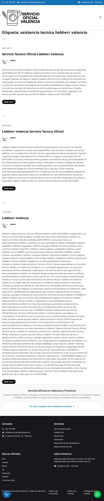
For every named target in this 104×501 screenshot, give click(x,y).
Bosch (4, 466)
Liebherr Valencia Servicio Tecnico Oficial (33, 131)
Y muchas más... (9, 480)
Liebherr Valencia (15, 218)
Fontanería (58, 439)
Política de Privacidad (53, 492)
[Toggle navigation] (100, 17)
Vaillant (5, 476)
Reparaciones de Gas (63, 446)
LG (3, 469)
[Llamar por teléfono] (6, 494)
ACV (3, 459)
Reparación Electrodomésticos (67, 443)
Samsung (6, 473)
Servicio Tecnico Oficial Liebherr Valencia (33, 54)
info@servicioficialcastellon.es (17, 432)
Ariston (5, 462)
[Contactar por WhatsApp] (97, 494)
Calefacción (59, 432)
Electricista (58, 436)
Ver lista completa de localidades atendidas (51, 406)
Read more (9, 102)
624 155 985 (10, 2)
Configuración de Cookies (91, 492)
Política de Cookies (71, 492)
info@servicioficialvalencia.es (32, 2)
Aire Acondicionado (62, 429)
